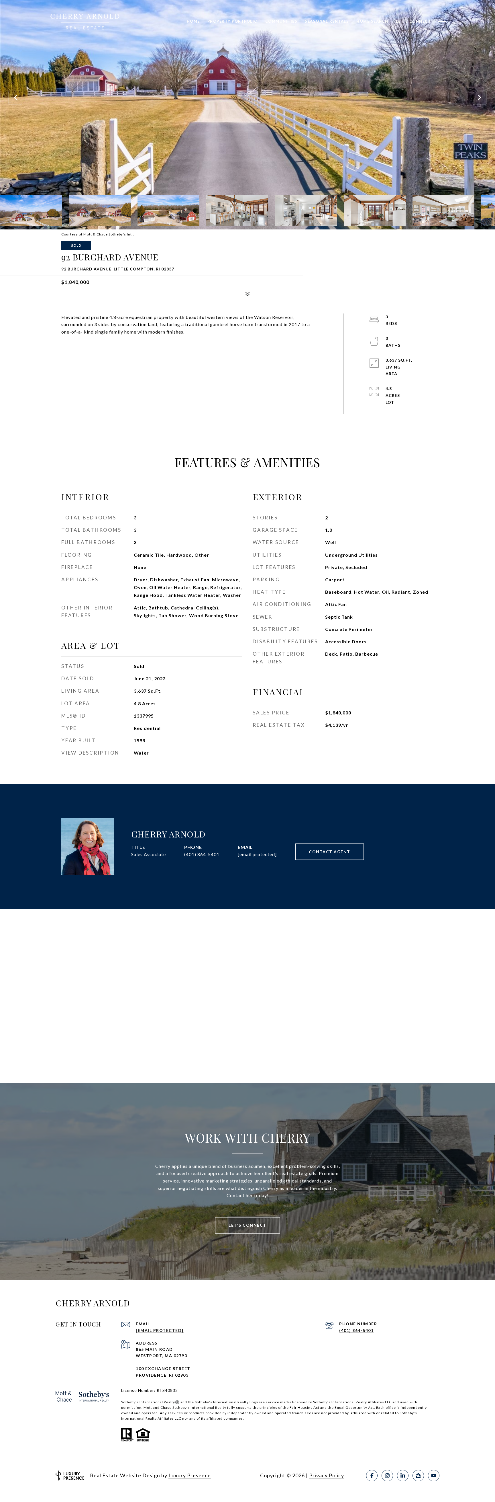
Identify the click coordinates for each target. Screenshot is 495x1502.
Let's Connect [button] (247, 1225)
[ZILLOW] (418, 1475)
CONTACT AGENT (329, 851)
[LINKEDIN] (402, 1475)
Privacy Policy (326, 1475)
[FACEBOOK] (372, 1475)
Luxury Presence (189, 1475)
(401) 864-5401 (201, 854)
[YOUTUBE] (433, 1475)
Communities (281, 21)
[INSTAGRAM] (387, 1475)
